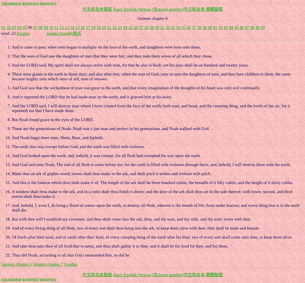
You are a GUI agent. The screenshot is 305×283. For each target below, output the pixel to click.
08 (40, 27)
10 (51, 27)
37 (194, 27)
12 (61, 27)
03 (14, 27)
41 (215, 27)
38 (199, 27)
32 (167, 27)
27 (141, 27)
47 (247, 27)
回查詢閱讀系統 (11, 3)
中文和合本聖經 (97, 9)
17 (88, 27)
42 (220, 27)
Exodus (23, 33)
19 (99, 27)
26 (136, 27)
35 (183, 27)
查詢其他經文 (30, 3)
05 (25, 27)
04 (19, 27)
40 (210, 27)
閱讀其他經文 (48, 3)
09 (46, 27)
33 (173, 27)
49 (257, 27)
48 (252, 27)
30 (157, 27)
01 (3, 27)
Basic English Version (132, 9)
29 (151, 27)
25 (130, 27)
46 (242, 27)
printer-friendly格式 (63, 33)
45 (236, 27)
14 (72, 27)
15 (77, 27)
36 (189, 27)
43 (226, 27)
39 (204, 27)
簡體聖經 (214, 9)
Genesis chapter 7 (48, 264)
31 (162, 27)
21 (109, 27)
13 (67, 27)
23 (120, 27)
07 (35, 27)
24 (125, 27)
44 (231, 27)
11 (56, 27)
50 (263, 27)
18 (93, 27)
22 (114, 27)
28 (146, 27)
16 (83, 27)
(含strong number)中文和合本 (178, 9)
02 (9, 27)
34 (178, 27)
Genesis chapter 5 (16, 264)
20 (104, 27)
